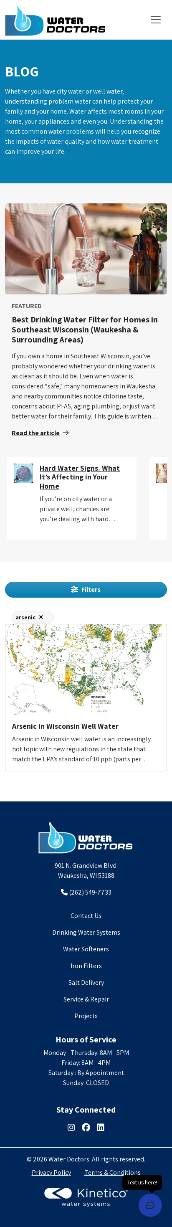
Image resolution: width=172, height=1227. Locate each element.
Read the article (36, 432)
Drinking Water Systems (86, 932)
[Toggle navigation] (155, 20)
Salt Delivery (86, 982)
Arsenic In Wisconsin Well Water (65, 726)
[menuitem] (86, 916)
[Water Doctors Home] (86, 837)
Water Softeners (86, 949)
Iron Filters (86, 965)
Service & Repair (86, 999)
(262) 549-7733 (89, 892)
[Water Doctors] (55, 19)
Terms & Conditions (112, 1172)
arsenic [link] (25, 617)
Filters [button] (91, 589)
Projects (86, 1016)
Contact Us (86, 915)
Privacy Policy (51, 1172)
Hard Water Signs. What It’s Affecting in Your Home (80, 477)
